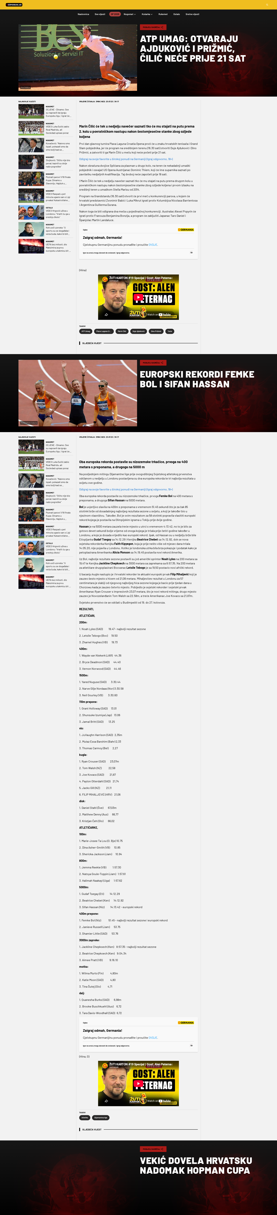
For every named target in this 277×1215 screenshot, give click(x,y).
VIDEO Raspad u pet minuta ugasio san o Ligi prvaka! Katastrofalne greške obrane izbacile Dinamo (58, 197)
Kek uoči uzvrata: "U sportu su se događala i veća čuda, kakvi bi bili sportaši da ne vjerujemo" (58, 230)
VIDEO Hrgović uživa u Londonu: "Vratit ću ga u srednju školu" (58, 213)
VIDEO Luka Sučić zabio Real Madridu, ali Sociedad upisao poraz (57, 129)
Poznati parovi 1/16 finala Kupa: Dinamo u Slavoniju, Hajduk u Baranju (58, 180)
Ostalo (49, 208)
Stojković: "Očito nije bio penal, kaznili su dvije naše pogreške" (58, 163)
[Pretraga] (267, 5)
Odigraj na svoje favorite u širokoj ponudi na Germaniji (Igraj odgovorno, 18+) (126, 159)
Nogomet (50, 106)
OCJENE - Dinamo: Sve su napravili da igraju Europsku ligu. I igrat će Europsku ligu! (58, 112)
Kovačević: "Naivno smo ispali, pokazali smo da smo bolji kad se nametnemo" (58, 146)
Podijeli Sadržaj (151, 27)
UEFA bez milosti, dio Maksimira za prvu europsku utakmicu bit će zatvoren (58, 247)
